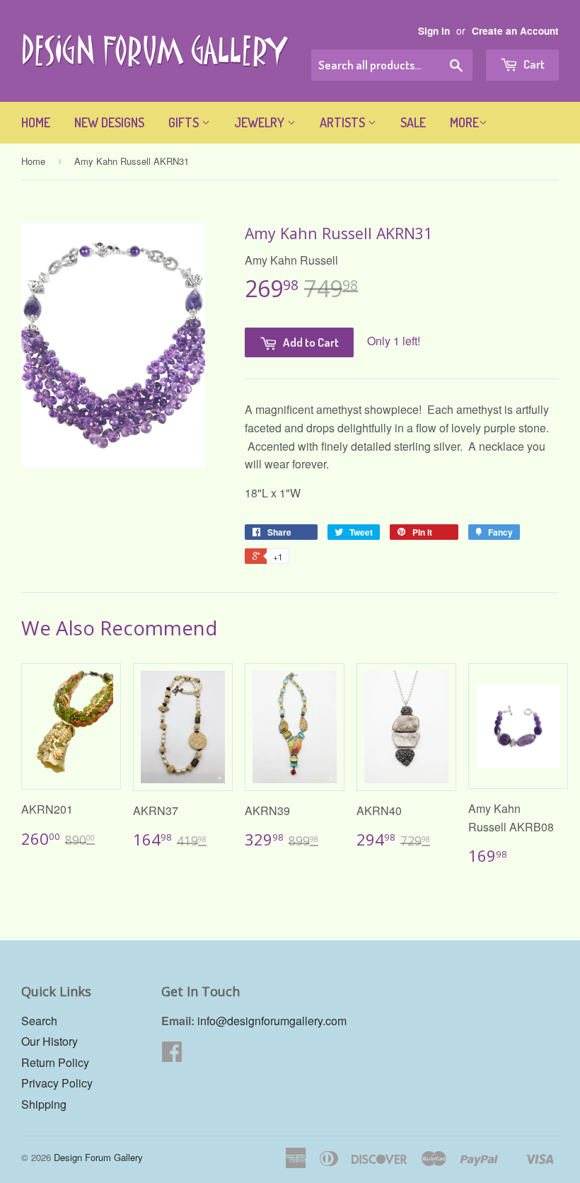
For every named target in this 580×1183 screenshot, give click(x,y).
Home (35, 122)
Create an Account (515, 30)
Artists (344, 122)
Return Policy (55, 1062)
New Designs (109, 122)
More (464, 122)
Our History (49, 1041)
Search (39, 1020)
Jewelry (260, 122)
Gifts (185, 122)
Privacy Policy (57, 1083)
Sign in (434, 30)
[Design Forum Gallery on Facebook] (171, 1055)
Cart (533, 64)
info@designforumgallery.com (272, 1020)
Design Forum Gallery (98, 1157)
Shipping (43, 1104)
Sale (413, 122)
